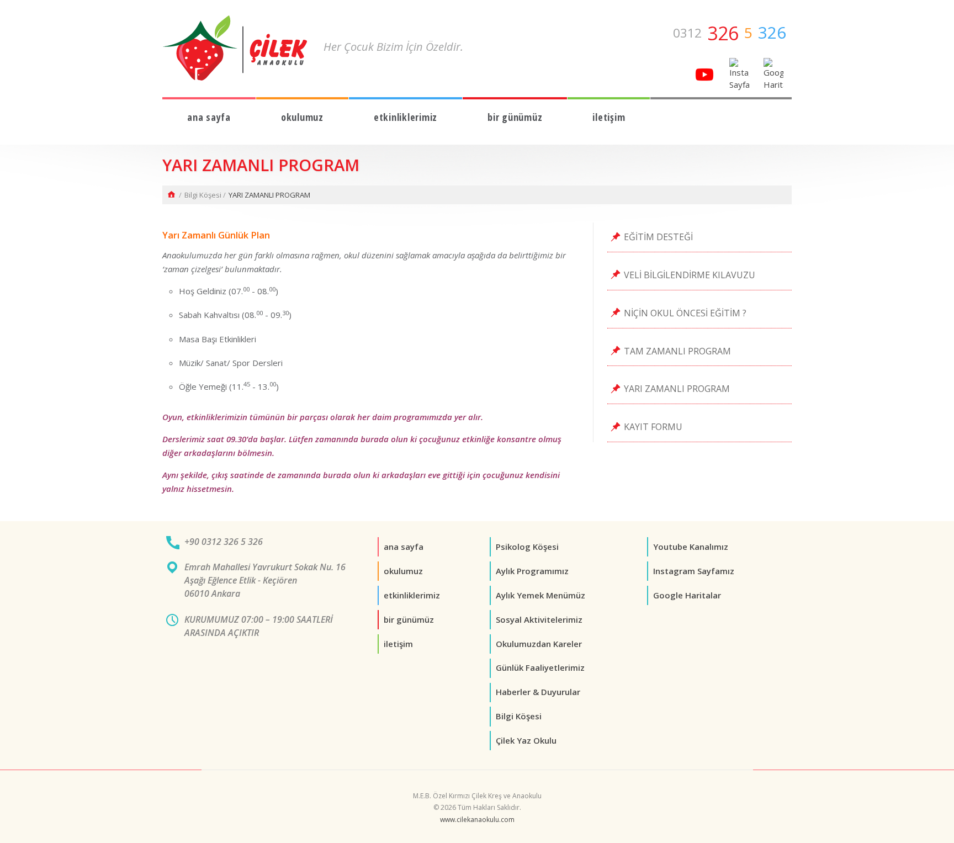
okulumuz (302, 117)
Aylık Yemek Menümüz (540, 595)
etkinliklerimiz (405, 117)
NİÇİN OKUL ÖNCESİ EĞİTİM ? (685, 313)
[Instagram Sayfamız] (738, 73)
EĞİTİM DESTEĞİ (658, 237)
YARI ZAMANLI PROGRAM (677, 389)
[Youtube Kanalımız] (703, 73)
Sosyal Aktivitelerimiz (539, 619)
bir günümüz (514, 117)
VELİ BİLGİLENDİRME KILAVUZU (689, 275)
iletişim (608, 117)
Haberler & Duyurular (538, 691)
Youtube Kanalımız (690, 546)
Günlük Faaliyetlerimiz (540, 667)
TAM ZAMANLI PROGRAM (677, 351)
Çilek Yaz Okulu (526, 740)
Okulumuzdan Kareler (539, 643)
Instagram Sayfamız (693, 570)
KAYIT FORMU (653, 427)
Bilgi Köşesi (202, 195)
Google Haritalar (687, 595)
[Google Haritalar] (771, 73)
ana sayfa (209, 117)
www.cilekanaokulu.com (477, 819)
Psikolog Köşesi (527, 546)
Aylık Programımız (532, 570)
